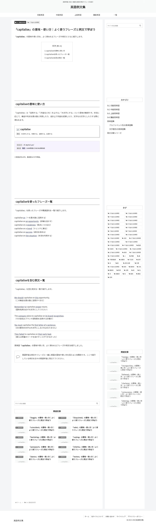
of (45, 325)
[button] (97, 403)
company (22, 315)
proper (38, 306)
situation (33, 235)
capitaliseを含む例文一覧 (55, 58)
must (20, 325)
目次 (54, 45)
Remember (19, 306)
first (36, 325)
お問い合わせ (109, 516)
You (15, 325)
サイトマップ (121, 516)
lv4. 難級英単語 (21, 22)
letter (41, 325)
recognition (58, 315)
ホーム (87, 516)
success (29, 232)
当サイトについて (97, 516)
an (27, 221)
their (40, 334)
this (36, 297)
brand (50, 315)
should (20, 297)
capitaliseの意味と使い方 (55, 50)
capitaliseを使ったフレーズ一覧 (58, 54)
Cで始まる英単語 (34, 22)
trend (29, 228)
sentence (51, 325)
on (24, 217)
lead (49, 334)
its (46, 315)
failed (21, 334)
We (15, 297)
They (16, 334)
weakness (31, 224)
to (25, 306)
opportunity (33, 221)
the (27, 235)
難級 (23, 148)
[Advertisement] (57, 79)
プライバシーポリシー (135, 516)
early (45, 334)
